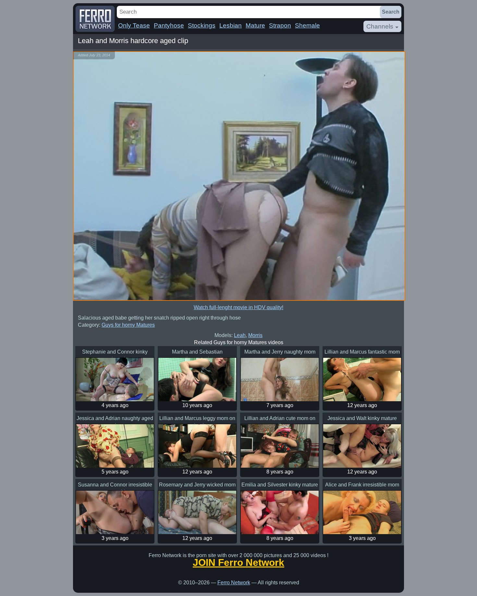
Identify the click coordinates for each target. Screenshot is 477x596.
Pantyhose (169, 25)
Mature (255, 25)
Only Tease (134, 25)
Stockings (201, 25)
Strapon (280, 25)
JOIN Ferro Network (238, 562)
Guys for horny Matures (128, 325)
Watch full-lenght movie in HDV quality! (238, 307)
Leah (240, 335)
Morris (255, 335)
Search (390, 12)
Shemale (307, 25)
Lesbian (230, 25)
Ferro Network (233, 582)
